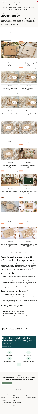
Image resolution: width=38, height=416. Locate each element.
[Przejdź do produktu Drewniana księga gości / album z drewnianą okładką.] (10, 233)
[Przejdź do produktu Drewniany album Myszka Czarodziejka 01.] (10, 154)
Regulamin (3, 397)
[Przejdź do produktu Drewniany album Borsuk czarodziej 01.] (10, 127)
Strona (12, 252)
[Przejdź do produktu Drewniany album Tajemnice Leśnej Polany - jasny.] (28, 154)
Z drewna (8, 13)
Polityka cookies (4, 404)
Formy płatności (29, 394)
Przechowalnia (16, 397)
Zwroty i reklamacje (4, 394)
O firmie (14, 405)
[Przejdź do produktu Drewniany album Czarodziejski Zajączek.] (10, 77)
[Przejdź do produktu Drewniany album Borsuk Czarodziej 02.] (28, 77)
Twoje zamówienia (16, 394)
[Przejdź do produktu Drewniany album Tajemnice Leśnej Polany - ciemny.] (10, 180)
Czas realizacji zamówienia (31, 397)
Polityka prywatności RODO (6, 402)
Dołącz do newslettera (7, 383)
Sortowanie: (3, 36)
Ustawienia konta (16, 395)
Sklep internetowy (18, 414)
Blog (14, 404)
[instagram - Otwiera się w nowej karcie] (18, 389)
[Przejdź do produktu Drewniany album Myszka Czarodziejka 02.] (28, 102)
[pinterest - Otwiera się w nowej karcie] (20, 389)
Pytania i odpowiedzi (5, 395)
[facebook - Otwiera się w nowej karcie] (16, 389)
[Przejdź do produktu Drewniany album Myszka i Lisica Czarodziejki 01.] (28, 127)
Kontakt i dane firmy (17, 402)
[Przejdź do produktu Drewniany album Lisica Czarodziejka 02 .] (10, 102)
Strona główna (3, 13)
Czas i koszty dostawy (30, 395)
